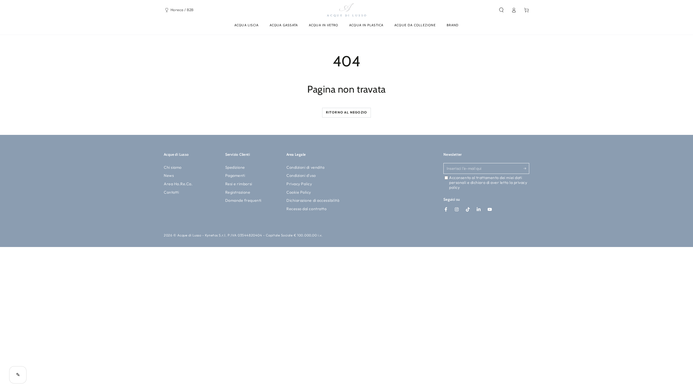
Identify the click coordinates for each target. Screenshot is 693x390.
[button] (501, 10)
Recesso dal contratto (306, 208)
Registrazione (237, 192)
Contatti (171, 192)
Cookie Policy (298, 192)
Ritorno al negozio (346, 112)
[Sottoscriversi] (526, 168)
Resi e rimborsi (238, 183)
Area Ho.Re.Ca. (178, 183)
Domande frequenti (243, 200)
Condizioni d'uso (301, 175)
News (169, 175)
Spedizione (235, 167)
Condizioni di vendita (305, 167)
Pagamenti (235, 175)
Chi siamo (173, 167)
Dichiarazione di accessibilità (312, 200)
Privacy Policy (299, 183)
